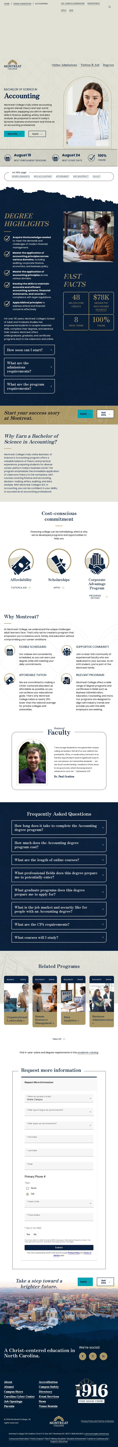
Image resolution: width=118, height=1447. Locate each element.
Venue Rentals (48, 1406)
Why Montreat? (81, 176)
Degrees (108, 64)
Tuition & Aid (90, 64)
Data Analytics (70, 1018)
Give (71, 10)
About (8, 1382)
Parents (9, 1406)
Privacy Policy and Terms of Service (97, 1421)
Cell (32, 1194)
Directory (45, 1391)
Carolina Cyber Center (19, 1396)
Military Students (58, 1438)
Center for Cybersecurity (97, 1438)
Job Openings (13, 1401)
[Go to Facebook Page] (82, 1356)
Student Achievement (76, 1438)
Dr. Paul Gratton (64, 776)
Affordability (62, 176)
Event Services (49, 1396)
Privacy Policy (74, 1253)
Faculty (96, 176)
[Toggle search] (109, 6)
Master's (10, 979)
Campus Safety (49, 1387)
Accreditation (48, 1382)
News (42, 1401)
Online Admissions (22, 3)
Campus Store (13, 1391)
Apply (63, 10)
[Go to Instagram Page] (93, 1356)
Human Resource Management (43, 1019)
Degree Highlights (21, 176)
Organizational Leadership (17, 1018)
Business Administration (102, 1018)
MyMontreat (93, 3)
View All (57, 1039)
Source (101, 309)
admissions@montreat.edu (97, 1433)
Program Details (95, 597)
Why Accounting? (43, 176)
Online (23, 979)
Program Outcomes (59, 1441)
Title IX (47, 1438)
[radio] (28, 1234)
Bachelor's (39, 979)
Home (6, 3)
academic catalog (87, 1052)
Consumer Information (19, 1438)
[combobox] (59, 1099)
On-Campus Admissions (73, 3)
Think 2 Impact (36, 1438)
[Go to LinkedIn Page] (103, 1356)
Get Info (12, 134)
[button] (29, 350)
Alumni (9, 1387)
